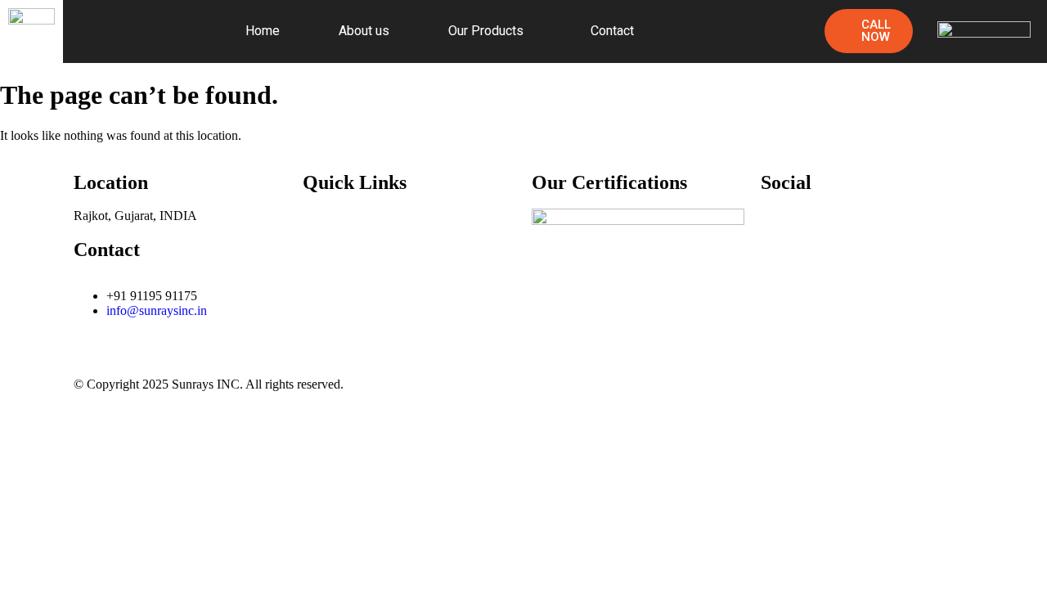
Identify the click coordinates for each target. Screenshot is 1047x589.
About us (364, 30)
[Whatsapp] (869, 229)
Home (262, 30)
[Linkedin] (825, 229)
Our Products (486, 30)
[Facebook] (781, 229)
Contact (612, 30)
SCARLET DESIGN (923, 382)
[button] (490, 31)
